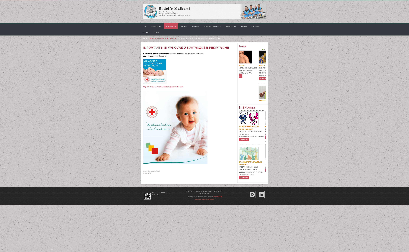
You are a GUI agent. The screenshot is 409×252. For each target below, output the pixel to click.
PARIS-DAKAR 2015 (247, 176)
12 (256, 160)
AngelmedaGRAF (217, 239)
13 (258, 160)
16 (262, 160)
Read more (245, 78)
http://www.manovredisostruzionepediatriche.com (163, 87)
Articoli (195, 26)
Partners (255, 26)
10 (253, 160)
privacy (204, 241)
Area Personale (210, 241)
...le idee (146, 32)
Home (145, 26)
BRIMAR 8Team (230, 26)
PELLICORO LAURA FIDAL (249, 139)
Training (243, 26)
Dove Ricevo (171, 26)
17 (263, 160)
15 (260, 160)
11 (255, 160)
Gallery (184, 26)
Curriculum (156, 26)
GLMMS (156, 32)
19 (241, 161)
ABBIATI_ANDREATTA (248, 65)
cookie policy (198, 241)
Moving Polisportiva (212, 26)
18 (240, 161)
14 (259, 160)
